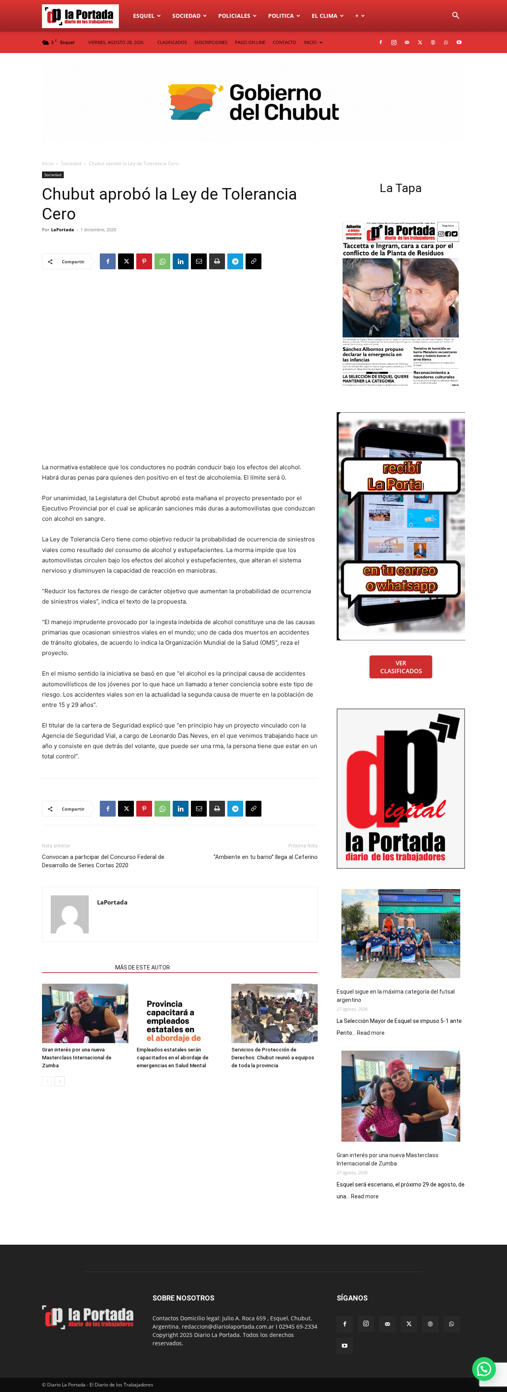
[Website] (433, 42)
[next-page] (60, 1081)
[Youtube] (459, 42)
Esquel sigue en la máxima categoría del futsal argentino (396, 995)
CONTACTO (284, 42)
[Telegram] (235, 261)
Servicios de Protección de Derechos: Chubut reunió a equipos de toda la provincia (272, 1057)
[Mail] (407, 42)
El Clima (324, 15)
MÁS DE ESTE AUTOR (142, 967)
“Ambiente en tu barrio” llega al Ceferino (265, 857)
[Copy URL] (253, 261)
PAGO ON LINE (250, 42)
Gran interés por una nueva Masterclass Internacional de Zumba (76, 1057)
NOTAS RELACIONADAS (76, 967)
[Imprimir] (217, 261)
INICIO (310, 42)
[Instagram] (394, 42)
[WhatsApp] (446, 42)
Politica (281, 15)
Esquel (143, 15)
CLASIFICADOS (172, 42)
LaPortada (62, 229)
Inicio (47, 163)
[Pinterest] (144, 261)
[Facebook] (381, 42)
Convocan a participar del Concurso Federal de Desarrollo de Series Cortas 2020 (103, 861)
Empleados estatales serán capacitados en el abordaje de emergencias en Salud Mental (172, 1057)
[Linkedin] (181, 261)
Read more (371, 1033)
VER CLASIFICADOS (401, 667)
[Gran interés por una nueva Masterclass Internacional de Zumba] (85, 1013)
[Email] (199, 261)
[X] (420, 42)
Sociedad (186, 15)
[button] (455, 16)
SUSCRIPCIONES (210, 42)
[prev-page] (47, 1081)
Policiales (234, 15)
